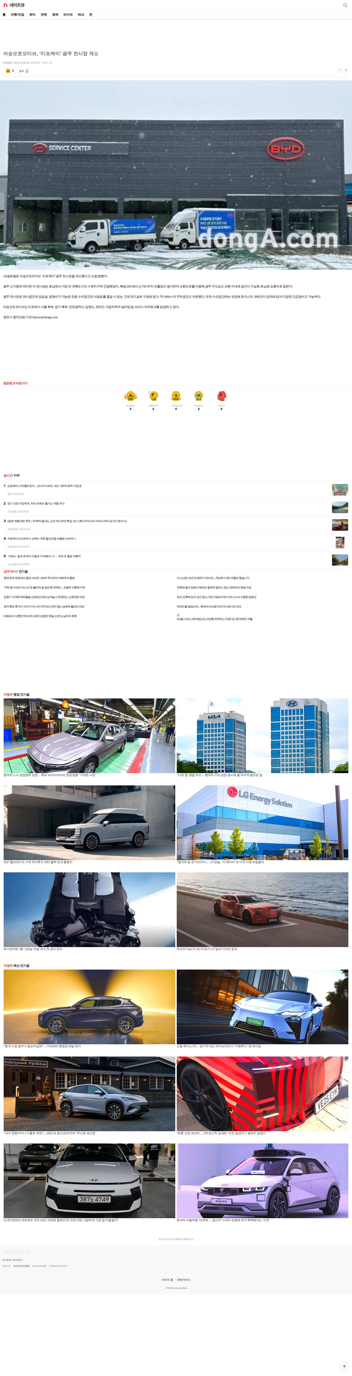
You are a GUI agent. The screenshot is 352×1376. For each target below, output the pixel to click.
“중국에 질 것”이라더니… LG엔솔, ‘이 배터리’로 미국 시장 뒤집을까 (220, 859)
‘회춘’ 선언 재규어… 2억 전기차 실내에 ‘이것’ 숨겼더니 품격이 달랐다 (221, 1130)
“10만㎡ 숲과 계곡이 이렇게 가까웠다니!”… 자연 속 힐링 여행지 (44, 556)
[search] (345, 5)
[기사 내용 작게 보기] (340, 72)
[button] (344, 1366)
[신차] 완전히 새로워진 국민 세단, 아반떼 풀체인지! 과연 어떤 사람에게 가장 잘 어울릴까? (61, 1217)
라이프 (68, 14)
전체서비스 (183, 1276)
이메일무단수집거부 (58, 1263)
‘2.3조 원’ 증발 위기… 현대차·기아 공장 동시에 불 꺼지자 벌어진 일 (219, 772)
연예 (44, 14)
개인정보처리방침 (21, 1263)
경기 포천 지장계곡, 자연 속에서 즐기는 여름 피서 (35, 503)
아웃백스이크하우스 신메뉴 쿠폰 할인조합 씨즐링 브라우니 (42, 538)
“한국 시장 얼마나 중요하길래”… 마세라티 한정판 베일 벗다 (42, 1043)
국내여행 (12, 511)
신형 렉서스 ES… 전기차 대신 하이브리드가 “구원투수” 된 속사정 (219, 1043)
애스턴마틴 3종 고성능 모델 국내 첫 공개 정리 (33, 946)
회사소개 (6, 1263)
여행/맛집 (17, 14)
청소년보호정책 (39, 1263)
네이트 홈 (167, 1276)
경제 (55, 14)
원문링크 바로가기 (15, 383)
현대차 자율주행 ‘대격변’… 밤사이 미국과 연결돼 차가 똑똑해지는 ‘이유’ (223, 1217)
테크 (81, 14)
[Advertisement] (176, 32)
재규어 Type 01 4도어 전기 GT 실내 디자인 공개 (207, 946)
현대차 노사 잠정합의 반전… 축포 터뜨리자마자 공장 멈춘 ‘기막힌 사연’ (50, 772)
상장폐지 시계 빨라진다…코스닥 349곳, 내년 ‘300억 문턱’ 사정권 (44, 485)
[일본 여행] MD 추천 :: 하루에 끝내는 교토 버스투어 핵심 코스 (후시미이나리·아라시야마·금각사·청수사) (67, 521)
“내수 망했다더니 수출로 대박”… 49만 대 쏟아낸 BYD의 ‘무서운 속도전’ (50, 1130)
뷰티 (32, 14)
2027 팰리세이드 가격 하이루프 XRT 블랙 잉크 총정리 (38, 859)
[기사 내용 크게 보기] (346, 71)
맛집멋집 (12, 546)
